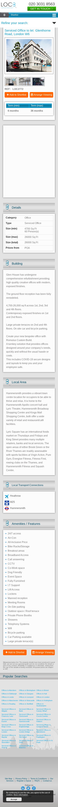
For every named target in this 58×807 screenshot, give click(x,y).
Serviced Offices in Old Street (26, 736)
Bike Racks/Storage (19, 546)
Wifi (10, 628)
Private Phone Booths (20, 615)
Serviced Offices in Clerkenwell (26, 715)
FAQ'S (37, 781)
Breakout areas (16, 550)
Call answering (16, 559)
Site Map (8, 779)
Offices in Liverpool (26, 697)
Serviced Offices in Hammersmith (26, 720)
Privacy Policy (21, 779)
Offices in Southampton (41, 705)
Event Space (15, 576)
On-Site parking (16, 606)
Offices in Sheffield (26, 704)
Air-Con (12, 538)
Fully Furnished (16, 581)
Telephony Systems (18, 624)
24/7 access (14, 533)
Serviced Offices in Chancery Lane (9, 715)
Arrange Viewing (43, 94)
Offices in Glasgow (26, 694)
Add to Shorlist (16, 652)
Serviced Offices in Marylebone (43, 731)
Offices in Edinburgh (9, 694)
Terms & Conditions (38, 779)
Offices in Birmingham (27, 690)
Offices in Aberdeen (9, 690)
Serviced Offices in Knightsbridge (26, 726)
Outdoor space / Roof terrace (23, 611)
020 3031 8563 (42, 4)
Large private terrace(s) (20, 641)
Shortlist (14, 15)
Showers (12, 619)
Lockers (12, 594)
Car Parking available (20, 637)
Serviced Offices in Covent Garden (43, 715)
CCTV (11, 563)
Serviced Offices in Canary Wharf (43, 710)
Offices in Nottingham (44, 700)
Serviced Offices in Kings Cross (9, 726)
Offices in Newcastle (26, 700)
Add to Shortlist (17, 94)
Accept (14, 799)
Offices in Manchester (10, 700)
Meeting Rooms (16, 602)
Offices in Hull (41, 694)
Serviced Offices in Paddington (43, 736)
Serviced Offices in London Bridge (26, 731)
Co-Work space (16, 568)
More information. (21, 795)
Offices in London (42, 697)
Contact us (47, 781)
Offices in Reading (8, 704)
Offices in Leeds (8, 697)
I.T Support (14, 585)
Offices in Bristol (42, 690)
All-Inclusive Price (18, 542)
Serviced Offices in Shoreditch (9, 741)
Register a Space (24, 781)
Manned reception (18, 598)
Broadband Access (18, 555)
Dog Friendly (15, 572)
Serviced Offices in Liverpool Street (43, 726)
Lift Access (13, 589)
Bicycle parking (16, 632)
